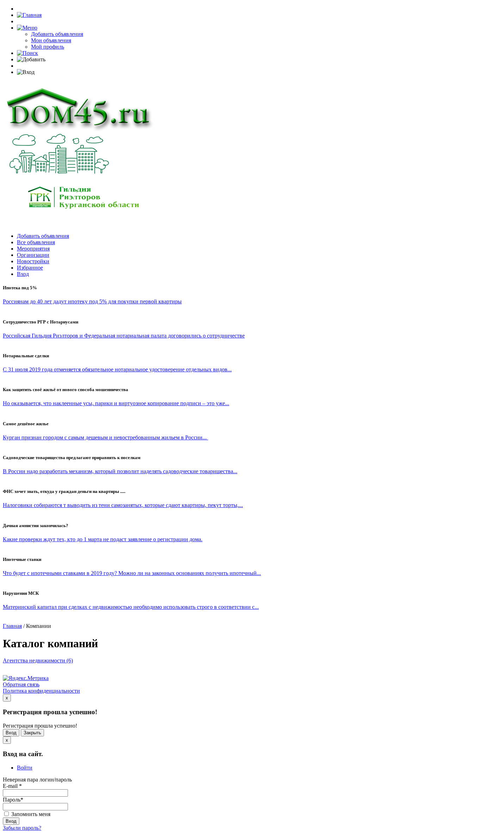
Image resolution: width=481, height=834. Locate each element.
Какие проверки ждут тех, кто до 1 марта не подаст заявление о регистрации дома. (102, 539)
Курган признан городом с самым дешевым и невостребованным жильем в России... (105, 437)
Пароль (13, 800)
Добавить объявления (57, 34)
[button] (27, 28)
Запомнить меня (30, 814)
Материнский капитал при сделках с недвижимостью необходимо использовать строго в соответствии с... (131, 607)
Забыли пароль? (22, 828)
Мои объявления (51, 40)
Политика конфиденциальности (41, 691)
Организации (33, 255)
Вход (23, 274)
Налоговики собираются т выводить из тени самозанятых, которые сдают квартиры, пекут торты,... (123, 505)
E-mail (12, 786)
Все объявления (36, 242)
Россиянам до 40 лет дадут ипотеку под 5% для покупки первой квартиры (92, 301)
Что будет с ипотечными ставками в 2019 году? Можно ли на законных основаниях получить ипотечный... (132, 573)
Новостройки (33, 261)
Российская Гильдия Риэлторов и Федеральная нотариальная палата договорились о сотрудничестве (124, 336)
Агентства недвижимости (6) (38, 660)
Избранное (30, 268)
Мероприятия (33, 249)
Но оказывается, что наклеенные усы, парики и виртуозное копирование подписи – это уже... (116, 403)
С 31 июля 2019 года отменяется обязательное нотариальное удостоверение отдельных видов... (117, 369)
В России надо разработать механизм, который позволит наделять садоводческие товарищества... (120, 471)
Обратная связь (21, 684)
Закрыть (32, 732)
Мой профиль (47, 47)
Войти (24, 768)
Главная (12, 626)
